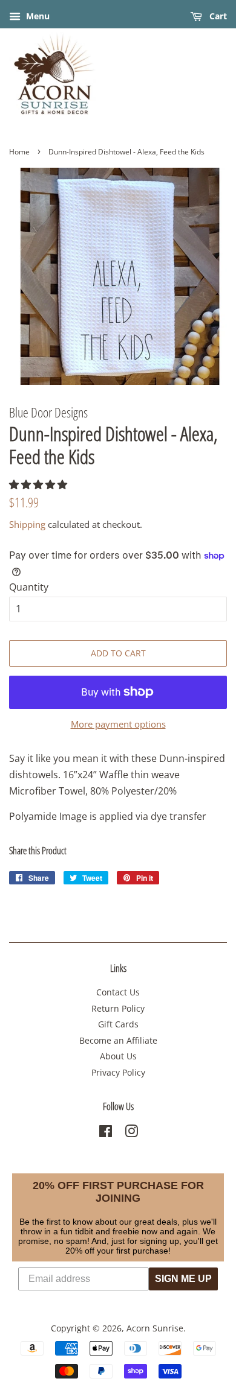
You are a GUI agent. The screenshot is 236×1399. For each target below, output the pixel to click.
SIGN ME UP (183, 1279)
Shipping (27, 524)
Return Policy (118, 1008)
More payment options (118, 724)
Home (19, 152)
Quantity (28, 587)
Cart (217, 16)
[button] (39, 484)
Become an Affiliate (118, 1040)
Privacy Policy (118, 1072)
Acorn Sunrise (154, 1328)
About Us (118, 1056)
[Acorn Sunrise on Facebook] (106, 1133)
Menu (37, 16)
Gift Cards (118, 1024)
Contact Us (118, 992)
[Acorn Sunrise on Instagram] (131, 1133)
